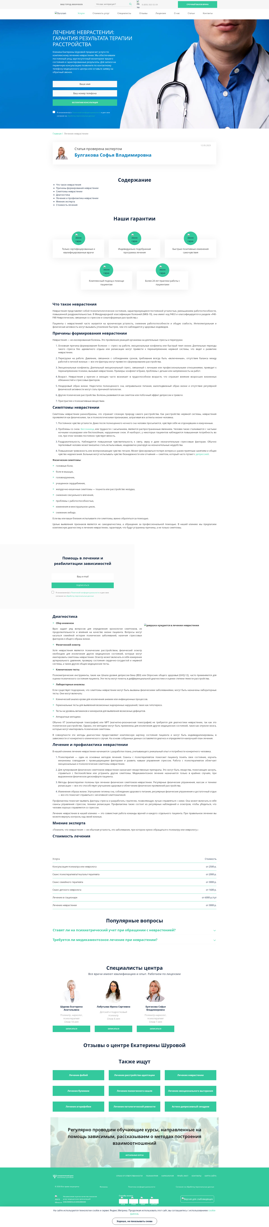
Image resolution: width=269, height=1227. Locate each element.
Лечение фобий (78, 1075)
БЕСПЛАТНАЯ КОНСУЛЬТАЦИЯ (85, 102)
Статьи (191, 13)
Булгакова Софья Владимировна (113, 155)
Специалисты (124, 13)
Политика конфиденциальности (141, 1187)
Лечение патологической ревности (135, 1106)
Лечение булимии (78, 1090)
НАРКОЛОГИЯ (167, 1176)
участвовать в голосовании (74, 1201)
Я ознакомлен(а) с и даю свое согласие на (83, 112)
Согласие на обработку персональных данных (195, 1187)
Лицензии (161, 13)
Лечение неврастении (190, 1075)
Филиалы (104, 1187)
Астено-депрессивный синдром (190, 1106)
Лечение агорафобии (78, 1106)
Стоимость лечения (66, 204)
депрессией (202, 454)
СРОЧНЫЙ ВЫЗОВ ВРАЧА (197, 4)
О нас (177, 13)
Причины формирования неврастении (77, 188)
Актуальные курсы (135, 1155)
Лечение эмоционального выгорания (190, 1090)
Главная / (58, 133)
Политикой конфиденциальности (86, 112)
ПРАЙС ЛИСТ (182, 1176)
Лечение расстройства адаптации (134, 1075)
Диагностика (63, 194)
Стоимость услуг (101, 13)
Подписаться (82, 585)
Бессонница (87, 429)
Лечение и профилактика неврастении (77, 198)
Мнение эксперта (65, 201)
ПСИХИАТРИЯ (152, 1176)
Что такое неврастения (68, 184)
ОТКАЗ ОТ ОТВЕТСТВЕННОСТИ (129, 1176)
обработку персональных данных (81, 116)
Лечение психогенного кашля (134, 1090)
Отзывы (143, 13)
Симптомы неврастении (69, 191)
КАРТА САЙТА (210, 1176)
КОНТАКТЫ (196, 1176)
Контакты (208, 13)
